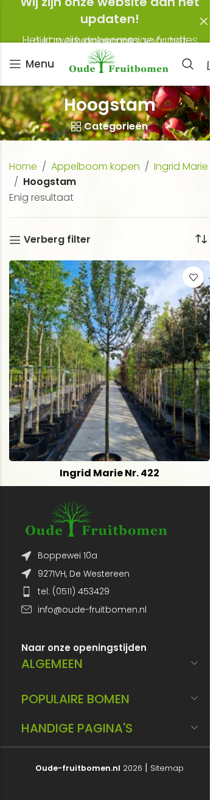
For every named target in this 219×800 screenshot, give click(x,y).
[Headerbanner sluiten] (204, 21)
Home (23, 166)
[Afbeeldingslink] (95, 519)
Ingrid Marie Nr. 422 (109, 473)
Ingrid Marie (181, 166)
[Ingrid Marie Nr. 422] (109, 360)
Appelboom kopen (95, 166)
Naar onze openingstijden (84, 647)
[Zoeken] (188, 64)
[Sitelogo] (118, 63)
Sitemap (167, 768)
